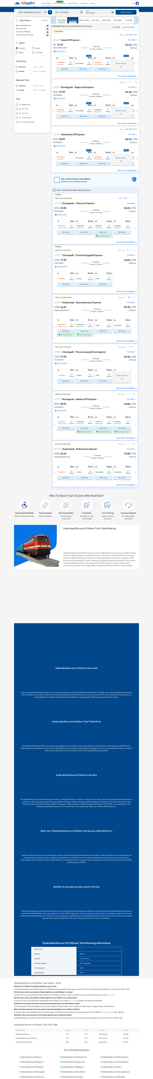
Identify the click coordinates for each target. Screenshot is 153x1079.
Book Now (64, 69)
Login (133, 3)
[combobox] (32, 12)
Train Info (84, 3)
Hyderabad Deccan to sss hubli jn (73, 1072)
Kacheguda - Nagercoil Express (73, 87)
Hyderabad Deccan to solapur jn (32, 1062)
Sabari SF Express (66, 40)
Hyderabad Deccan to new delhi (113, 1077)
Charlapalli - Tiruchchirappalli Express (78, 255)
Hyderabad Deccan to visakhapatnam (115, 1062)
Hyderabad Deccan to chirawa (72, 1077)
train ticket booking (107, 1012)
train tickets (72, 1001)
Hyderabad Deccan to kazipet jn (32, 1067)
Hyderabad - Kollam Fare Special (75, 449)
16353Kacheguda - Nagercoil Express (26, 1038)
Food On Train (73, 3)
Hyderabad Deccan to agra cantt (73, 1062)
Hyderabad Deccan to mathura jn (33, 1077)
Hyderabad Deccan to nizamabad (32, 1072)
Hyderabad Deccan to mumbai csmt (74, 1057)
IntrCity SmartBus (59, 3)
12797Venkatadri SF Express (24, 1042)
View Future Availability (127, 76)
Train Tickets (46, 3)
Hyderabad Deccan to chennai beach (115, 1057)
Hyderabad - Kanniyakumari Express (77, 302)
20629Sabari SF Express (22, 1034)
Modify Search (126, 12)
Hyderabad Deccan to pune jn (31, 1057)
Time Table (131, 40)
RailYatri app (110, 995)
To (55, 10)
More (93, 3)
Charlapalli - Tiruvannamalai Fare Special (80, 352)
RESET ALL (45, 20)
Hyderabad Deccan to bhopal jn (73, 1067)
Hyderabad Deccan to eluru (111, 1067)
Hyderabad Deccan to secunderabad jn (116, 1072)
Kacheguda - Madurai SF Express (75, 399)
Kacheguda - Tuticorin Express (74, 203)
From (20, 10)
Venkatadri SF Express (69, 134)
